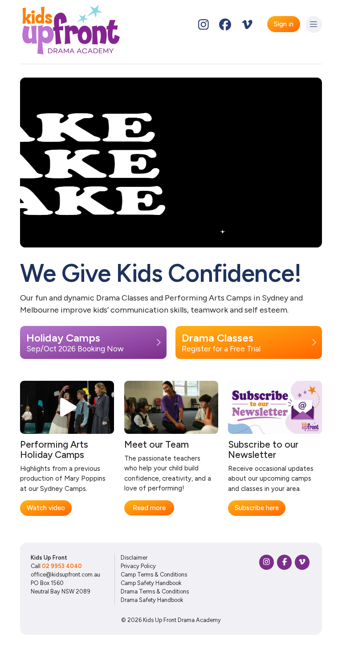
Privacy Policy (138, 566)
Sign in (283, 24)
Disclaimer (134, 557)
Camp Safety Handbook (151, 583)
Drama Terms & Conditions (155, 591)
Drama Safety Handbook (152, 600)
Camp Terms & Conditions (154, 574)
